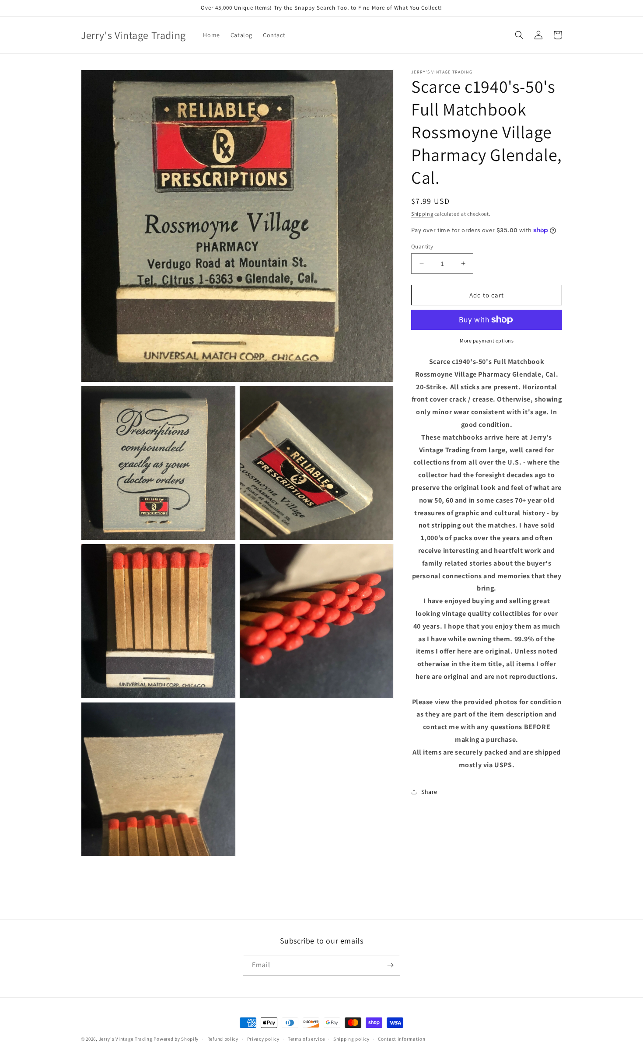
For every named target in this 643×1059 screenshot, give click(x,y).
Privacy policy (263, 1039)
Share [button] (429, 792)
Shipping (422, 213)
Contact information (401, 1039)
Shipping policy (351, 1039)
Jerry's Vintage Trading (126, 1039)
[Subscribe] (390, 965)
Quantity (422, 246)
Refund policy (222, 1039)
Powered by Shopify (176, 1039)
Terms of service (306, 1039)
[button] (519, 35)
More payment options (487, 340)
